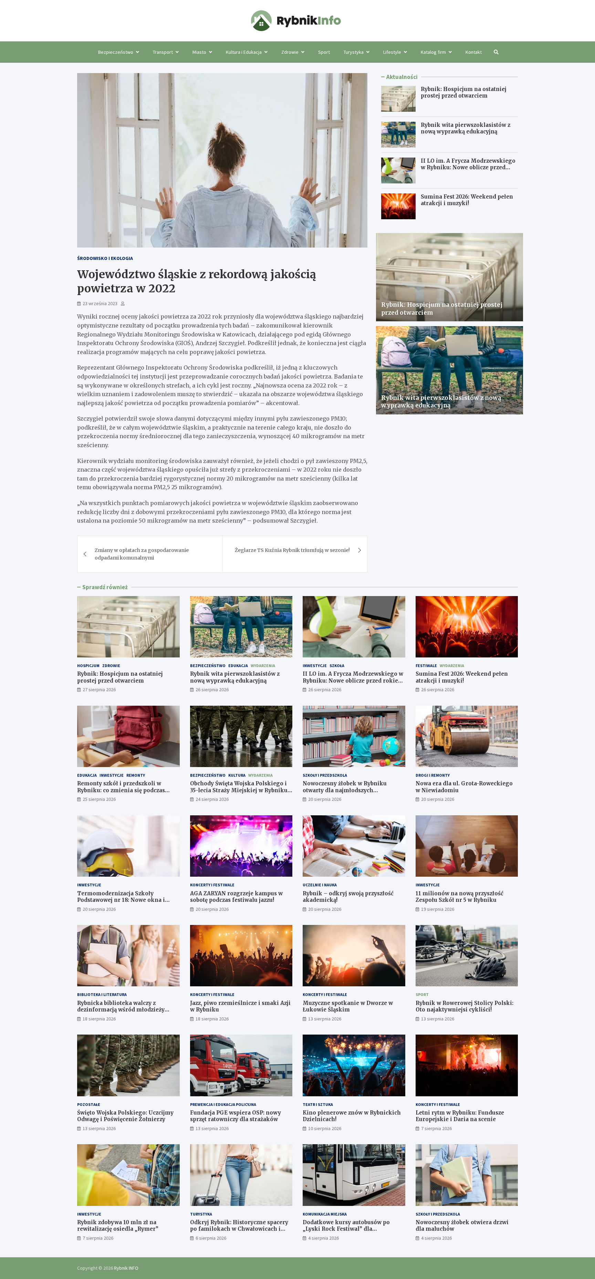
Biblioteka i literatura (102, 994)
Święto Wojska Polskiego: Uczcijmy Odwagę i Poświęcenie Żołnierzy (125, 1116)
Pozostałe (88, 1104)
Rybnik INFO (126, 1268)
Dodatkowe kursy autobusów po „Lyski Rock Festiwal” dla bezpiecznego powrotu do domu (346, 1229)
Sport (324, 52)
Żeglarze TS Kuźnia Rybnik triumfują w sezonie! (292, 550)
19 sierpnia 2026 (437, 909)
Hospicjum (88, 665)
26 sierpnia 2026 (212, 689)
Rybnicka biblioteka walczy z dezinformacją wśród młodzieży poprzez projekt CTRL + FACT (121, 1010)
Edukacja (238, 665)
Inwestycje (315, 665)
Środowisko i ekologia (105, 258)
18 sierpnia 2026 (99, 1019)
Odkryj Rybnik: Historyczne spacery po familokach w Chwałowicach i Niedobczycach (239, 1229)
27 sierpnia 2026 (99, 689)
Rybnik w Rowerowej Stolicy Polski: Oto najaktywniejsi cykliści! (464, 1006)
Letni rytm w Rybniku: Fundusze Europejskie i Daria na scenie (460, 1116)
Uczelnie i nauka (320, 884)
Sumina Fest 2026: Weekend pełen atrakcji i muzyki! (467, 200)
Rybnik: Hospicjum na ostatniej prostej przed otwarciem (464, 92)
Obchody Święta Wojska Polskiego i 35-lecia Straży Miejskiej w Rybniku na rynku (239, 790)
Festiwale (426, 665)
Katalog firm (433, 52)
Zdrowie (290, 52)
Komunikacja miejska (325, 1214)
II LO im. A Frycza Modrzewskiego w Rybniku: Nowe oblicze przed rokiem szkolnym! (468, 168)
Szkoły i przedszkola (325, 775)
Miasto (199, 52)
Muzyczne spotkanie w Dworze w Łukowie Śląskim (348, 1006)
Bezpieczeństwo (115, 52)
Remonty (135, 775)
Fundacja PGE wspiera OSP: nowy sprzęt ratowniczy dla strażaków (235, 1116)
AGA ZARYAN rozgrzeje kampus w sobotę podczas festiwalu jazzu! (236, 897)
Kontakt (474, 52)
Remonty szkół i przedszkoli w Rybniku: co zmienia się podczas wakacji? (121, 790)
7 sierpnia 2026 (436, 1128)
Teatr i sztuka (318, 1104)
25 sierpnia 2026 (99, 799)
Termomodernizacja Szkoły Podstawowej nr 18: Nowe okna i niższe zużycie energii (121, 900)
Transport (163, 52)
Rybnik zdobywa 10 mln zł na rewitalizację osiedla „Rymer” (117, 1225)
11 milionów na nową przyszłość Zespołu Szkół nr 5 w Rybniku (459, 897)
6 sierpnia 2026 (211, 1238)
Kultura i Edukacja (244, 52)
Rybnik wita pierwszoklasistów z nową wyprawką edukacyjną (465, 128)
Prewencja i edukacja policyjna (223, 1104)
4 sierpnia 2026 (323, 1238)
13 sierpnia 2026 (324, 1019)
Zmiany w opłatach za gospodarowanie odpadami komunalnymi (142, 554)
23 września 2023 (100, 303)
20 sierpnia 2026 (324, 799)
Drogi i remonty (433, 775)
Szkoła (337, 665)
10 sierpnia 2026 (324, 1128)
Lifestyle (392, 52)
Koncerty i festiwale (212, 884)
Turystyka (354, 52)
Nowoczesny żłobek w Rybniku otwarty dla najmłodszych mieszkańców (345, 790)
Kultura (237, 775)
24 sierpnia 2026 (212, 799)
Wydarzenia (263, 665)
